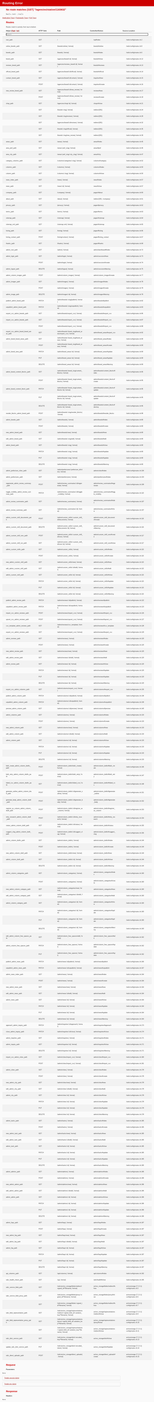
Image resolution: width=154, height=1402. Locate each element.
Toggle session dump (11, 1378)
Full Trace (32, 18)
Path (13, 31)
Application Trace (8, 18)
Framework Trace (22, 18)
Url (18, 31)
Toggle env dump (10, 1384)
